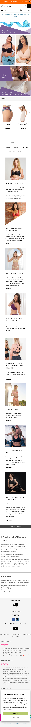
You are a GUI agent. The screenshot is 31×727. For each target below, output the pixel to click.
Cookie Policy (7, 723)
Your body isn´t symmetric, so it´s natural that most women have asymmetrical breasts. (14, 415)
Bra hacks (20, 152)
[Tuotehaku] (29, 10)
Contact (25, 723)
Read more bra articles (15, 526)
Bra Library (15, 142)
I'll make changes (15, 717)
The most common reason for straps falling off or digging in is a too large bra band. (15, 374)
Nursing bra (11, 152)
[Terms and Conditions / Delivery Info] (15, 605)
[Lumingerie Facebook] (13, 619)
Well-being (6, 147)
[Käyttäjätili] (25, 10)
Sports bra (24, 147)
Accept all (15, 713)
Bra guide (15, 147)
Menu (4, 10)
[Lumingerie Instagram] (17, 619)
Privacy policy (17, 723)
